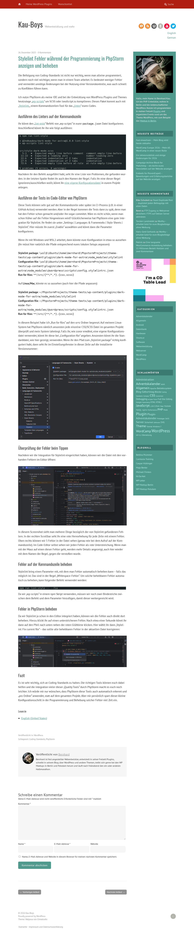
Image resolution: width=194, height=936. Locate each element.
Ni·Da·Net (140, 476)
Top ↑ (172, 916)
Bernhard (64, 754)
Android (140, 324)
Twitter (173, 26)
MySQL (139, 410)
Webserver (141, 350)
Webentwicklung (144, 346)
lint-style (40, 123)
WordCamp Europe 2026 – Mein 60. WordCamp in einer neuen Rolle (153, 149)
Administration (145, 379)
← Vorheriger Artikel (29, 892)
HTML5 (159, 402)
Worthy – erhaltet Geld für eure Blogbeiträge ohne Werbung (153, 224)
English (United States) (34, 718)
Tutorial (149, 426)
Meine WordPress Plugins (39, 4)
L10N (152, 406)
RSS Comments (141, 26)
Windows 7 (157, 426)
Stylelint (24, 106)
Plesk (165, 410)
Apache (153, 388)
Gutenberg (146, 402)
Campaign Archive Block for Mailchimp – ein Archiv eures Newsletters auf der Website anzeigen (154, 165)
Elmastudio (42, 919)
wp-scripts (38, 101)
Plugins (157, 111)
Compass (146, 396)
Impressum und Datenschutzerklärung (46, 926)
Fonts (155, 399)
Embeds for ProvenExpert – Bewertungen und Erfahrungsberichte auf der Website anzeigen (154, 176)
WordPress (154, 26)
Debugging (141, 399)
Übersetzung (147, 435)
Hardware (140, 333)
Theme (141, 426)
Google (139, 402)
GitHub (160, 26)
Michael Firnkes (143, 472)
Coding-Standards (37, 739)
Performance (152, 410)
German (171, 37)
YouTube (166, 26)
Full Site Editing (165, 399)
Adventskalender (144, 316)
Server (140, 422)
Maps (162, 406)
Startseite (22, 926)
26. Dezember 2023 (27, 52)
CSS (152, 395)
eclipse (150, 399)
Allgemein (141, 320)
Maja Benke (141, 467)
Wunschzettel (65, 4)
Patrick (139, 242)
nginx (144, 410)
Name (21, 843)
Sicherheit (148, 422)
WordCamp (141, 354)
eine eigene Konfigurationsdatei (82, 183)
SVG (163, 422)
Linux (156, 405)
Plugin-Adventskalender (146, 416)
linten (77, 106)
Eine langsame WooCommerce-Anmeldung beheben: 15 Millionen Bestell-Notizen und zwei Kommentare (154, 247)
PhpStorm (50, 739)
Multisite (167, 406)
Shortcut (140, 337)
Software (140, 342)
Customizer (159, 396)
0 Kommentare (44, 52)
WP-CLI (138, 435)
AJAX (163, 384)
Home (21, 4)
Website (94, 843)
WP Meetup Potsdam (146, 489)
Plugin (141, 413)
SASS (167, 418)
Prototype (161, 418)
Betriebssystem (164, 388)
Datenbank (141, 329)
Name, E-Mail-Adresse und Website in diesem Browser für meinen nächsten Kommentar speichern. (69, 856)
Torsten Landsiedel (145, 221)
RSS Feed (147, 26)
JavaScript (143, 405)
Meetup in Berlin (148, 120)
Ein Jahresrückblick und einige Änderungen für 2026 (150, 157)
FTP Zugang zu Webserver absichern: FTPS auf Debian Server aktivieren (152, 213)
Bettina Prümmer (144, 454)
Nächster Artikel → (116, 892)
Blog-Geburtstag (145, 391)
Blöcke (158, 391)
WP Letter (140, 480)
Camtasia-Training (144, 459)
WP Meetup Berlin (144, 484)
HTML (152, 402)
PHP (160, 409)
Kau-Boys (30, 24)
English (172, 33)
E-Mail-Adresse (62, 843)
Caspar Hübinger (144, 463)
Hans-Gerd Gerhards (146, 231)
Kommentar (24, 803)
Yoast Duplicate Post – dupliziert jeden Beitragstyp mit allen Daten (154, 203)
